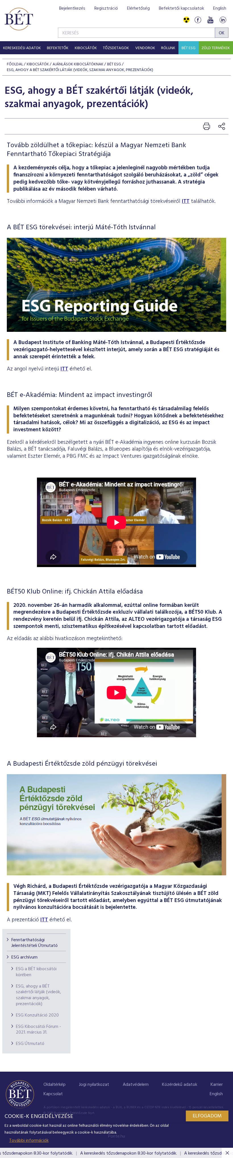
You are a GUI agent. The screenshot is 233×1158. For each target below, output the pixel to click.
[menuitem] (22, 47)
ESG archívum (24, 957)
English (219, 8)
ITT (186, 201)
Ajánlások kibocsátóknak (78, 64)
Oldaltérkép (54, 1084)
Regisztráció (106, 8)
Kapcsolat (53, 1094)
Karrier (217, 1084)
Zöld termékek (215, 48)
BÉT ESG (188, 48)
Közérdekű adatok (179, 1084)
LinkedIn (222, 20)
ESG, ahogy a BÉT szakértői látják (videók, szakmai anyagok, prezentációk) (38, 995)
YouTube (210, 20)
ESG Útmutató (30, 1043)
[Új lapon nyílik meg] (116, 874)
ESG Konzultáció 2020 (37, 1015)
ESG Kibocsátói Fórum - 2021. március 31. (38, 1029)
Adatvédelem (136, 1084)
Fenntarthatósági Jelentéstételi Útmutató (34, 943)
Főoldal (15, 64)
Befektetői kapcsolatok (181, 8)
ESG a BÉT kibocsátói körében (36, 972)
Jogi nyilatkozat (94, 1084)
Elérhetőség (138, 8)
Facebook (197, 20)
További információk (29, 1140)
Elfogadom (207, 1116)
